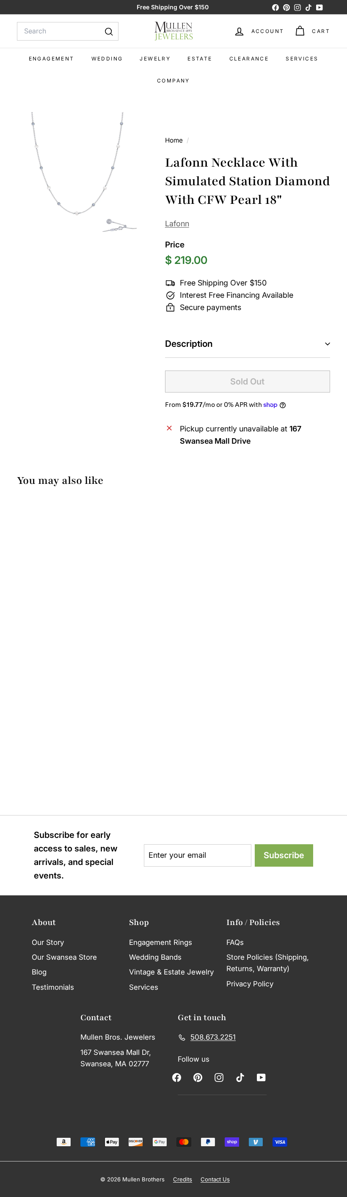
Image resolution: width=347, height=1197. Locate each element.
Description (189, 343)
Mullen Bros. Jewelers (117, 1037)
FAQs (235, 942)
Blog (39, 972)
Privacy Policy (249, 984)
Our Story (48, 942)
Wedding (107, 58)
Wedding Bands (155, 957)
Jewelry (155, 58)
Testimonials (53, 987)
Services (302, 58)
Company (173, 80)
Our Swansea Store (64, 957)
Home (175, 140)
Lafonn (177, 223)
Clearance (249, 58)
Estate (199, 58)
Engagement (51, 58)
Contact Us (215, 1179)
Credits (182, 1179)
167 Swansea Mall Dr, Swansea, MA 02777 (115, 1058)
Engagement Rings (160, 942)
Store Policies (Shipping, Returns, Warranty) (267, 963)
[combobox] (67, 31)
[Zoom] (77, 172)
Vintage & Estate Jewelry (171, 972)
